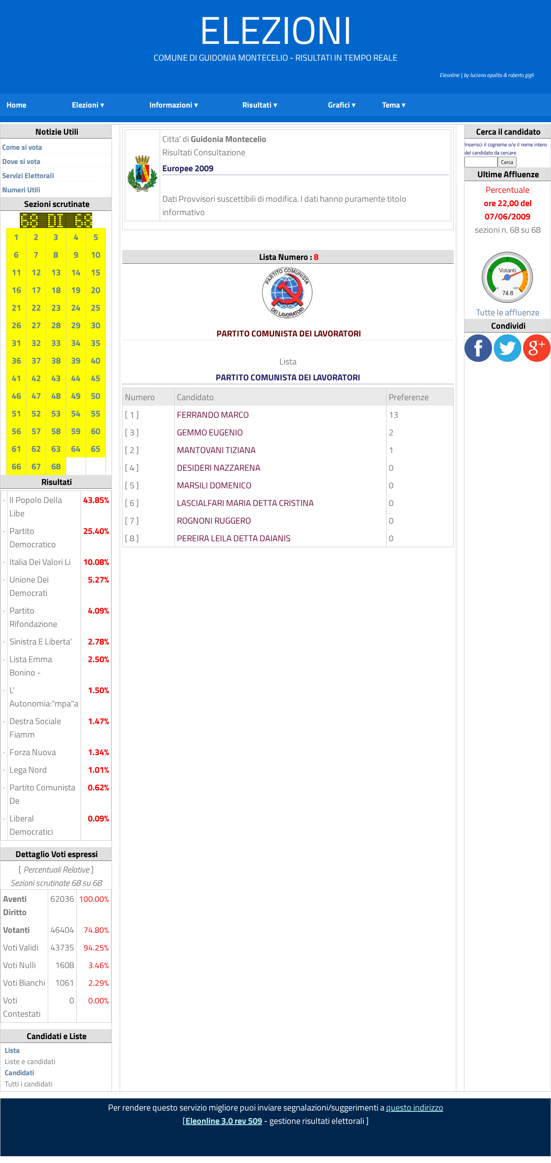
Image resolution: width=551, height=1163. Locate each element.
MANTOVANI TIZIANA (216, 450)
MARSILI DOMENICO (214, 485)
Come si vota (22, 147)
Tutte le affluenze (507, 312)
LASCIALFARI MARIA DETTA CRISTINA (245, 502)
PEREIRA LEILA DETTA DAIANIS (234, 538)
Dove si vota (21, 161)
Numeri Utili (21, 189)
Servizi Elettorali (28, 175)
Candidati (19, 1072)
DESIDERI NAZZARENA (218, 467)
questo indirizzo (414, 1107)
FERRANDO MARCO (213, 414)
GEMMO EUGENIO (210, 432)
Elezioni (275, 29)
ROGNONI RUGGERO (214, 520)
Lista (12, 1050)
